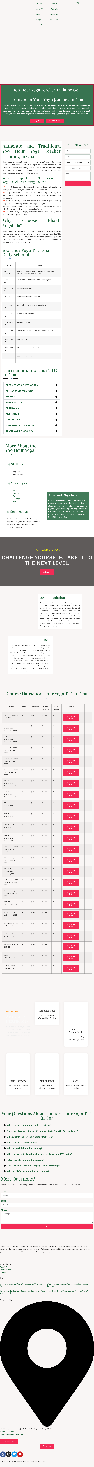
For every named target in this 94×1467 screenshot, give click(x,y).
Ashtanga (16, 499)
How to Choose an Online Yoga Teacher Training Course (21, 1285)
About (54, 4)
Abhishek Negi (47, 1010)
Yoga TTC (40, 9)
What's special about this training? (24, 1148)
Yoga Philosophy (15, 402)
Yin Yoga (11, 396)
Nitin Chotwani (18, 1080)
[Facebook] (3, 1454)
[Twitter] (14, 1454)
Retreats (54, 9)
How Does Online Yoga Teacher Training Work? (67, 1291)
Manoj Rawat (47, 1080)
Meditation (12, 414)
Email (3, 1201)
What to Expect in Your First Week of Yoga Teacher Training (68, 1285)
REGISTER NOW (71, 718)
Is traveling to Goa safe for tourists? (25, 1159)
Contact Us (53, 19)
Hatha (15, 490)
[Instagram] (8, 1454)
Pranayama (12, 408)
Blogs (38, 19)
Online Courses (47, 25)
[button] (32, 385)
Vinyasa (16, 493)
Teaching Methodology (19, 431)
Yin (14, 496)
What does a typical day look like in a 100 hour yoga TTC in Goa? (39, 1154)
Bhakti (15, 501)
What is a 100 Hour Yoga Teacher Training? (29, 1125)
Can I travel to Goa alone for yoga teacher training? (33, 1165)
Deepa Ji (75, 1080)
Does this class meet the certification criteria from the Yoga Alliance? (42, 1130)
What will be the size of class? (22, 1142)
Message (5, 1210)
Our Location (53, 14)
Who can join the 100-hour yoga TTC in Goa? (30, 1136)
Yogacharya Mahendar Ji (76, 1031)
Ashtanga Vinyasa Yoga (19, 391)
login (78, 2)
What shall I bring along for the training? (28, 1171)
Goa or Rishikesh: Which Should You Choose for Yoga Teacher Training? (22, 1292)
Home (39, 4)
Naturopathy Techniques (21, 425)
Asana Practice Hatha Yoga (22, 385)
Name (3, 1191)
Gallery (38, 14)
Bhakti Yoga (13, 419)
